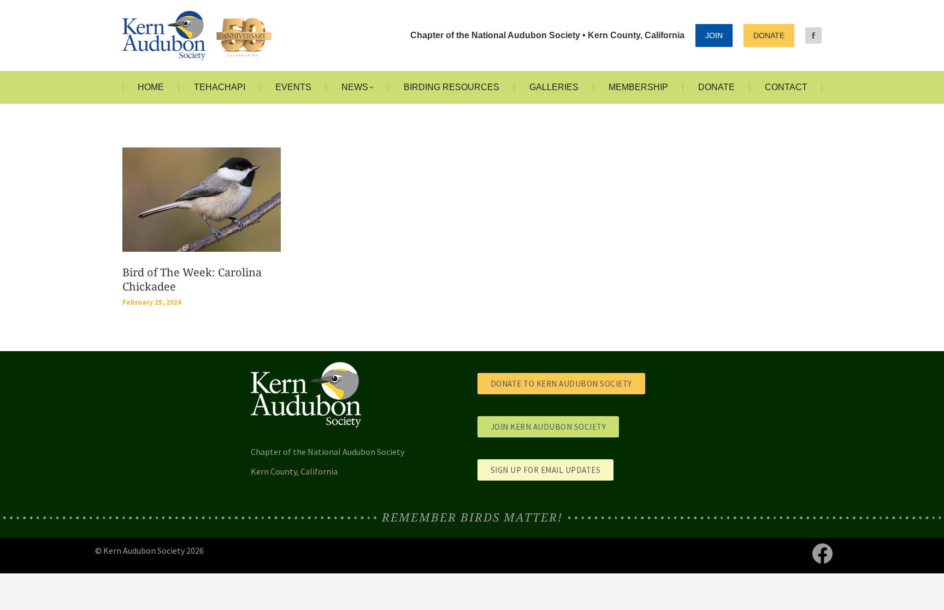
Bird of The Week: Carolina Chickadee (192, 279)
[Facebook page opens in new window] (813, 35)
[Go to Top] (928, 594)
